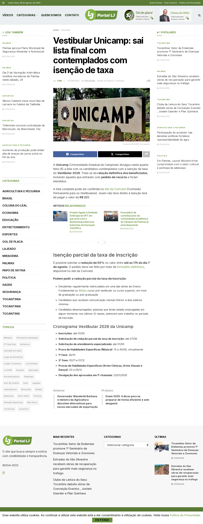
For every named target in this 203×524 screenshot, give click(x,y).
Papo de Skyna (13, 270)
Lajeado (9, 248)
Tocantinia (11, 299)
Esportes (8, 96)
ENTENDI (102, 520)
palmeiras (9, 396)
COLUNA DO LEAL (14, 205)
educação (34, 370)
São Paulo (32, 402)
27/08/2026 (76, 232)
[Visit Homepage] (101, 15)
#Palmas (8, 338)
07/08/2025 (73, 80)
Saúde (7, 284)
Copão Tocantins (12, 363)
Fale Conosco (170, 3)
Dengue (20, 370)
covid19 (8, 370)
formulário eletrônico (130, 266)
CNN (59, 80)
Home (56, 30)
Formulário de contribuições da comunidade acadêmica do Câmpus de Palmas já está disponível (135, 218)
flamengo (28, 376)
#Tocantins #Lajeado (27, 338)
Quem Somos (156, 3)
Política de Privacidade (190, 3)
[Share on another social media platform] (146, 154)
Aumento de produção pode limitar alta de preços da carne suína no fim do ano (23, 154)
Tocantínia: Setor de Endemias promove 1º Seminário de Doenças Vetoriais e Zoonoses (178, 51)
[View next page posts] (104, 242)
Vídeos (7, 15)
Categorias (26, 15)
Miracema (10, 256)
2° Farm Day (10, 344)
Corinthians (32, 363)
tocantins (24, 409)
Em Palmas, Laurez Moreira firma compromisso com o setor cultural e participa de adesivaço (178, 164)
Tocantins (11, 313)
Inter (25, 383)
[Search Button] (199, 15)
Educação (66, 30)
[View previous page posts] (98, 242)
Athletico (25, 344)
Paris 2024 (23, 396)
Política (9, 277)
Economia (10, 212)
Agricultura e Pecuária (16, 145)
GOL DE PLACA (12, 241)
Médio (82, 290)
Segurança (11, 292)
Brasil (7, 198)
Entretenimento (16, 227)
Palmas (6, 43)
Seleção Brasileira (13, 402)
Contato (72, 15)
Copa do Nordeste (13, 357)
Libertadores (10, 389)
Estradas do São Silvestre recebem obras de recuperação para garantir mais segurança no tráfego (178, 80)
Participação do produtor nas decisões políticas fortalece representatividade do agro (174, 136)
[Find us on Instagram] (3, 3)
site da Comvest (115, 189)
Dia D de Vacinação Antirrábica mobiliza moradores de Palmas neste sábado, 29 (21, 76)
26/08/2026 (127, 228)
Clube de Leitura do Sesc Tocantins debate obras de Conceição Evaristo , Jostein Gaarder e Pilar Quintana (178, 108)
